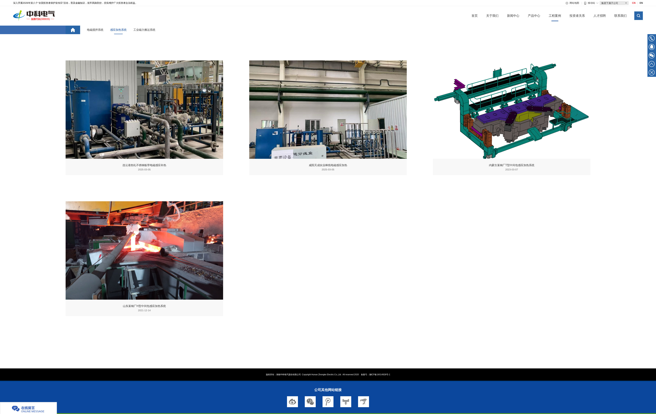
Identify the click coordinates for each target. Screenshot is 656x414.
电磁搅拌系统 (95, 29)
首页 (475, 15)
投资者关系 (577, 15)
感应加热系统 (118, 29)
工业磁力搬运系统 (144, 29)
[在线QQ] (651, 48)
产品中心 (534, 15)
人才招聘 (599, 15)
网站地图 (574, 3)
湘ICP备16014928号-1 (379, 374)
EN (641, 3)
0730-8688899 (651, 38)
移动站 (591, 3)
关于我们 (492, 15)
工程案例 (555, 15)
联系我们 (620, 15)
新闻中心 (513, 15)
